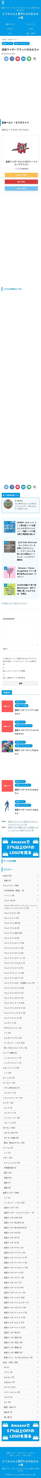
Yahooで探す (21, 188)
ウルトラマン (31, 24)
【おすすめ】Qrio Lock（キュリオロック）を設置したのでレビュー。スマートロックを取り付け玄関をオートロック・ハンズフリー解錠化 (27, 551)
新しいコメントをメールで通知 (14, 671)
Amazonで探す (21, 175)
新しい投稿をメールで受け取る (14, 678)
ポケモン (10, 29)
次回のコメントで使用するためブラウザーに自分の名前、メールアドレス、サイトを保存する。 (20, 661)
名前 (5, 649)
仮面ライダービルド (20, 603)
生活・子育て (31, 33)
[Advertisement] (20, 92)
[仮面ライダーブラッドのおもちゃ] (23, 58)
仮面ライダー (10, 24)
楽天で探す (21, 182)
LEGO (31, 29)
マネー (10, 33)
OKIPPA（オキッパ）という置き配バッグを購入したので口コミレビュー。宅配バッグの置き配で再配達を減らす (27, 528)
